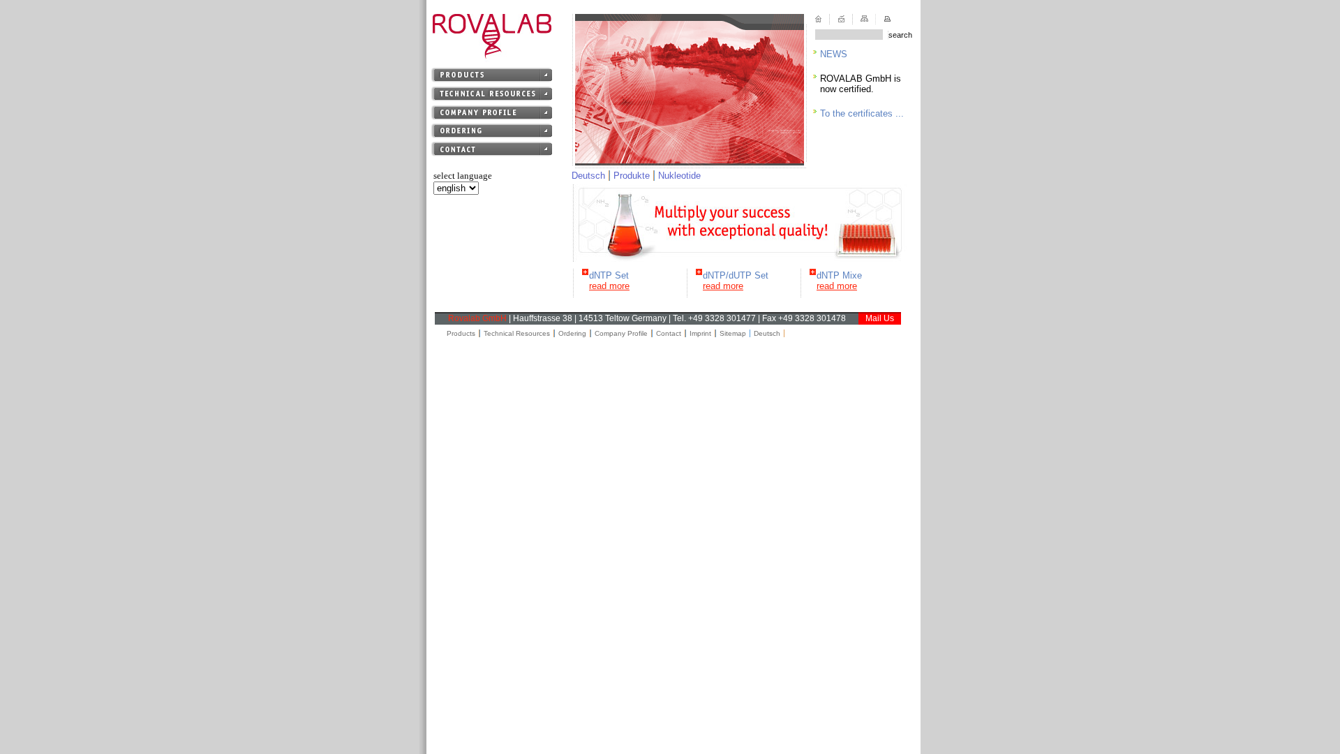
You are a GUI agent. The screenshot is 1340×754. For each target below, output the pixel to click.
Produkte (631, 175)
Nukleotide (679, 175)
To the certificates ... (862, 113)
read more (609, 286)
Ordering (572, 333)
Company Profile (621, 333)
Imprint (700, 333)
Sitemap (733, 333)
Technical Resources (517, 333)
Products (461, 333)
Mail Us (879, 318)
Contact (668, 333)
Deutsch (588, 175)
